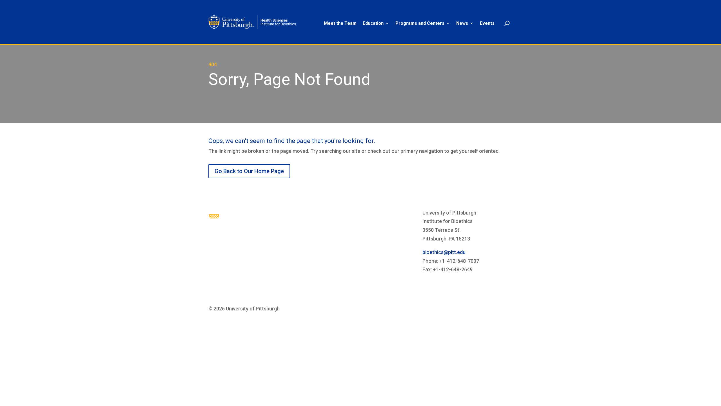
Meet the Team (340, 23)
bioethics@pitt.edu (444, 252)
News (462, 23)
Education (373, 23)
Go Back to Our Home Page (249, 171)
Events (487, 23)
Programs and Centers (419, 23)
